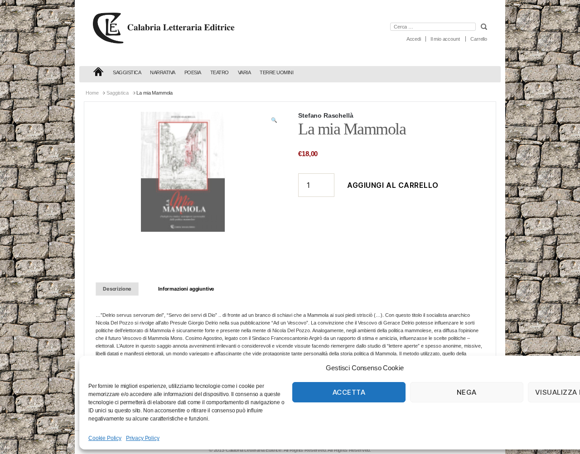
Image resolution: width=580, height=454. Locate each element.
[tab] (117, 289)
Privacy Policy (143, 438)
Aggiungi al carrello (393, 185)
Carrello (478, 39)
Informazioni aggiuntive (186, 289)
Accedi (413, 39)
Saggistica (127, 72)
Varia (244, 72)
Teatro (219, 72)
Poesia (192, 72)
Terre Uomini (276, 72)
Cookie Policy (104, 438)
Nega (467, 392)
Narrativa (162, 72)
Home (92, 93)
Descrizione (117, 289)
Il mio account (445, 39)
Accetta (349, 392)
